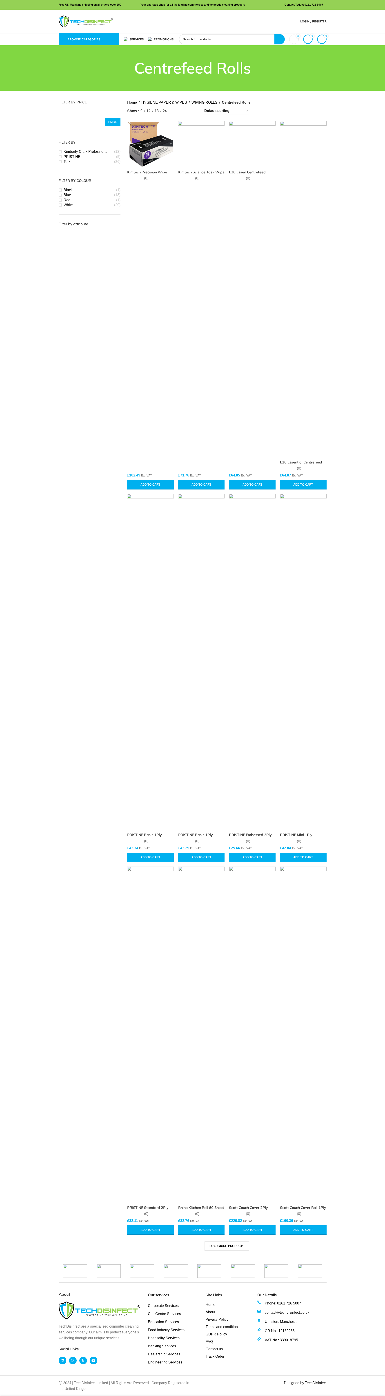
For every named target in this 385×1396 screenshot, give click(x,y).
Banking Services (162, 1346)
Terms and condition (222, 1327)
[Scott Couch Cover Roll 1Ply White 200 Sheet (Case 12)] (303, 1035)
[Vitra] (142, 1271)
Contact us (214, 1349)
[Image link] (99, 1310)
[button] (150, 484)
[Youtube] (93, 1360)
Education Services (163, 1322)
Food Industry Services (166, 1330)
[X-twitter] (83, 1360)
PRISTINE (72, 157)
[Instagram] (73, 1360)
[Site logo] (86, 21)
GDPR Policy (216, 1334)
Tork (67, 162)
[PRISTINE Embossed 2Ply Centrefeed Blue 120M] (252, 662)
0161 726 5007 (314, 4)
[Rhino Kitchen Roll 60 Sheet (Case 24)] (201, 1035)
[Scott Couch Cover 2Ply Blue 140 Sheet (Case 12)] (252, 1035)
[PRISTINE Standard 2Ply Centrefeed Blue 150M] (150, 1035)
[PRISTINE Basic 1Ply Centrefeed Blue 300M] (150, 662)
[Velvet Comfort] (242, 1271)
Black (68, 190)
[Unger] (309, 1271)
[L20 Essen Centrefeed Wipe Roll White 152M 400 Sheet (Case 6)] (252, 144)
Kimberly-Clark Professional (86, 151)
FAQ (209, 1342)
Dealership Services (164, 1354)
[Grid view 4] (194, 111)
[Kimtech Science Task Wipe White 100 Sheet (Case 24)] (201, 144)
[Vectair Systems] (276, 1271)
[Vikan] (209, 1271)
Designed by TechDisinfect (305, 1383)
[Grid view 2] (177, 111)
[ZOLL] (75, 1271)
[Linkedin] (62, 1360)
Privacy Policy (217, 1319)
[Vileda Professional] (175, 1271)
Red (67, 200)
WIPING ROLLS (204, 102)
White (68, 205)
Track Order (215, 1356)
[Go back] (128, 67)
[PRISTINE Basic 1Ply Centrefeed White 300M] (201, 662)
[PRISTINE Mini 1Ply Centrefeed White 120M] (303, 662)
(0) (146, 178)
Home (132, 102)
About (210, 1312)
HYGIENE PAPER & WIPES (164, 102)
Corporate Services (163, 1306)
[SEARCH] (279, 39)
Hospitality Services (164, 1338)
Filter (112, 121)
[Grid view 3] (186, 111)
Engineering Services (165, 1362)
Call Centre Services (164, 1314)
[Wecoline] (108, 1271)
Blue (67, 195)
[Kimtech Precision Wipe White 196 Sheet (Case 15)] (150, 144)
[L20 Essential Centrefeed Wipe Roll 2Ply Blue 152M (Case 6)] (303, 289)
